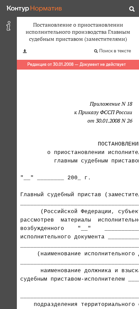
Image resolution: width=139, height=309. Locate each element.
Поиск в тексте (115, 51)
